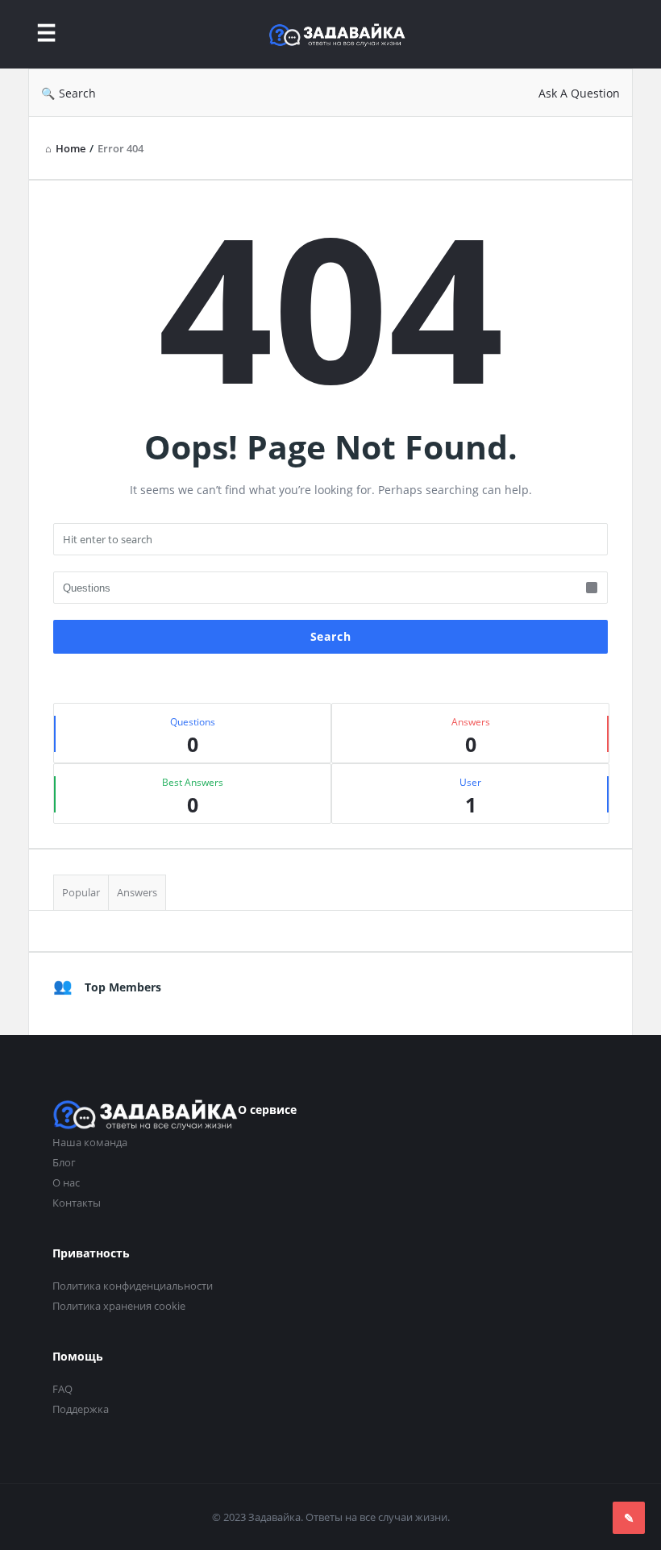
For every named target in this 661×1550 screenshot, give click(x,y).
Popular (81, 892)
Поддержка (80, 1409)
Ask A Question (579, 93)
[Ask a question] (629, 1518)
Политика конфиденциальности (132, 1285)
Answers (137, 892)
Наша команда (89, 1142)
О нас (66, 1182)
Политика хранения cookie (118, 1306)
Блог (64, 1162)
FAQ (62, 1389)
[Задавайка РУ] (345, 34)
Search (77, 93)
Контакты (76, 1202)
